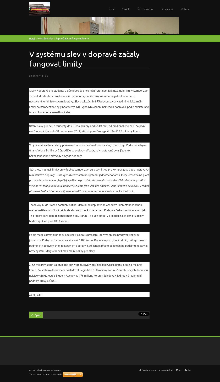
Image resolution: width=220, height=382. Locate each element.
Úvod (111, 8)
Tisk (189, 370)
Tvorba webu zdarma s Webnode (45, 374)
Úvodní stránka (149, 370)
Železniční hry (145, 8)
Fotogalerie (167, 8)
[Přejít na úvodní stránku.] (39, 9)
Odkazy (185, 8)
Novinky (126, 8)
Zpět (37, 315)
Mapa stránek (167, 370)
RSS (180, 370)
